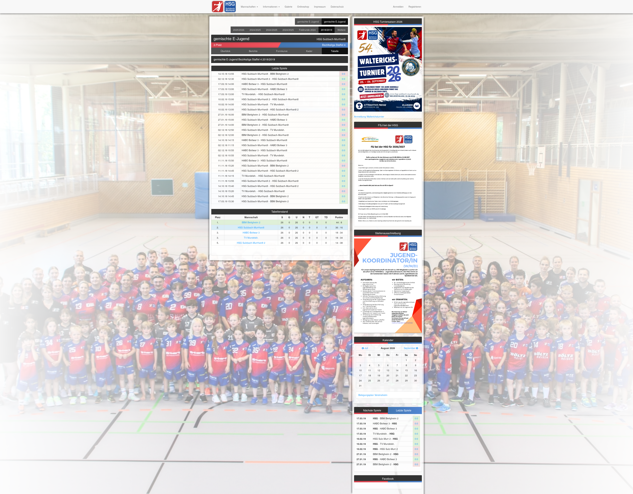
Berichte (253, 51)
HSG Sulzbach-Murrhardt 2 (251, 242)
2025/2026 (238, 29)
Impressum (320, 6)
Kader (309, 51)
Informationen (270, 6)
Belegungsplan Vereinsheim (372, 395)
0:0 (343, 73)
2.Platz (218, 45)
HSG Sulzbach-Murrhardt (251, 227)
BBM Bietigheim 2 (251, 222)
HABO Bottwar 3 (251, 232)
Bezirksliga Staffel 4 (334, 45)
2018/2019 (326, 29)
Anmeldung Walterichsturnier (369, 116)
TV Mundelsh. (251, 237)
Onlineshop (303, 6)
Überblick (225, 51)
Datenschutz (337, 6)
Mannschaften (248, 6)
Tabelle (335, 51)
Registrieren (414, 6)
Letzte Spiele (403, 410)
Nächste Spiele (372, 410)
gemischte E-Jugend (308, 21)
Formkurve (281, 51)
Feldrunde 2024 (307, 29)
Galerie (288, 6)
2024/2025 (255, 29)
